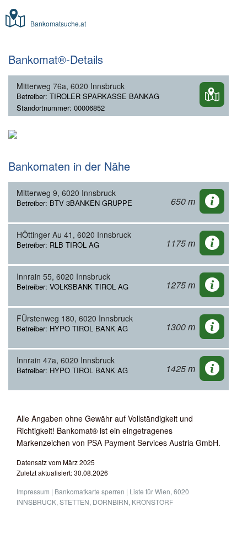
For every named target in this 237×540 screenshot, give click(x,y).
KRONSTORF (152, 501)
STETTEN (74, 501)
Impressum (33, 491)
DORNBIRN (110, 501)
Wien (162, 491)
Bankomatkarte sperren (90, 491)
